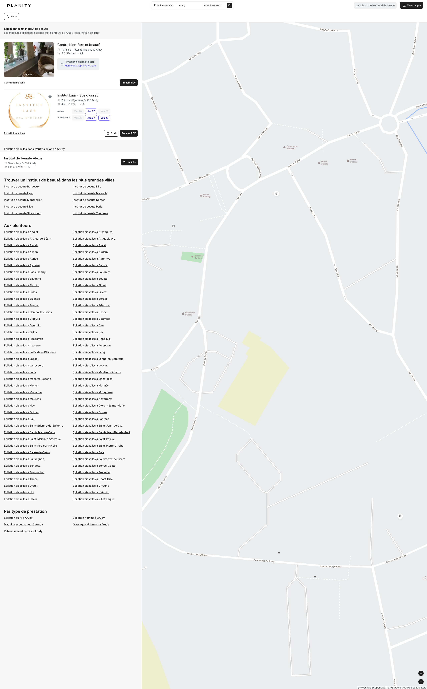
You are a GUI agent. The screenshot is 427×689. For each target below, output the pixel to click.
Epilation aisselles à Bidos (20, 292)
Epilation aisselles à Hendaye (91, 338)
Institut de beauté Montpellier (23, 200)
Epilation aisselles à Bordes (90, 298)
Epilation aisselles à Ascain (21, 245)
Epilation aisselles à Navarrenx (92, 399)
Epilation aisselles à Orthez (21, 412)
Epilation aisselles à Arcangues (92, 232)
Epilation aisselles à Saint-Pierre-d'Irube (98, 445)
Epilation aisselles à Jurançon (92, 345)
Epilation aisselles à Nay (19, 405)
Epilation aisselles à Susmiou (91, 472)
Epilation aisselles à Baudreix (91, 272)
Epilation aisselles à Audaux (90, 252)
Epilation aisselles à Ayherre (22, 265)
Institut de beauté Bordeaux (21, 186)
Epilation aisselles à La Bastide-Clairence (30, 352)
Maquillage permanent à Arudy (23, 524)
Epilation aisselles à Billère (89, 292)
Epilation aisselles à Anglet (21, 232)
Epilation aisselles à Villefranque (93, 499)
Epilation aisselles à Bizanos (22, 298)
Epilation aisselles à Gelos (20, 332)
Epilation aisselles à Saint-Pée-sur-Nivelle (30, 445)
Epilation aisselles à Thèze (21, 479)
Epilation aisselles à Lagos (21, 358)
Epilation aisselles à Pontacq (91, 419)
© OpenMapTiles (381, 687)
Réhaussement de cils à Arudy (23, 531)
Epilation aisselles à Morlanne (23, 392)
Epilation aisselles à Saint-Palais (93, 439)
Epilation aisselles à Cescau (90, 312)
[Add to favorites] (50, 46)
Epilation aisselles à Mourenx (22, 399)
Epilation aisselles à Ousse (90, 412)
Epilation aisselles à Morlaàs (91, 385)
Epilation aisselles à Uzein (20, 499)
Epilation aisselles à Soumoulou (24, 472)
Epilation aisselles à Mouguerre (93, 392)
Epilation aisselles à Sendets (22, 465)
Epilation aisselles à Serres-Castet (94, 465)
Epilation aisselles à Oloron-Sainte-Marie (99, 405)
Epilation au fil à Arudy (18, 517)
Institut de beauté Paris (87, 206)
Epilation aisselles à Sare (88, 452)
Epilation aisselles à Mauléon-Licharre (97, 372)
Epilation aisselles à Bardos (90, 265)
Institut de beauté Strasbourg (23, 213)
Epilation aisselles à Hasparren (23, 338)
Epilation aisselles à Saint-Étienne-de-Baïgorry (33, 425)
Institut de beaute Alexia (23, 158)
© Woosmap (364, 687)
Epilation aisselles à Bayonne (22, 278)
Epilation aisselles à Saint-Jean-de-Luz (98, 425)
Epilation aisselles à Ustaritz (91, 492)
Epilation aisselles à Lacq (89, 352)
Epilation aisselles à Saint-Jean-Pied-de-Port (101, 432)
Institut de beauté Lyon (18, 193)
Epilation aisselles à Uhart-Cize (93, 479)
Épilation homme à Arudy (89, 517)
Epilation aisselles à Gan (88, 325)
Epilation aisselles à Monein (21, 385)
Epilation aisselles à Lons (20, 372)
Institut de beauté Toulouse (90, 213)
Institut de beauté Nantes (89, 200)
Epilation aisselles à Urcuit (21, 485)
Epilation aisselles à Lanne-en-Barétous (98, 358)
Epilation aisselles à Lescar (90, 365)
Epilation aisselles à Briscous (91, 305)
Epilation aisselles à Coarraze (91, 318)
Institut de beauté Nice (18, 206)
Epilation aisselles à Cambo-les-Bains (28, 312)
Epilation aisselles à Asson (21, 252)
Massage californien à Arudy (91, 524)
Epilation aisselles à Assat (89, 245)
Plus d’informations (14, 82)
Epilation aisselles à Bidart (89, 285)
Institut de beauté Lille (87, 186)
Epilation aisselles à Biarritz (21, 285)
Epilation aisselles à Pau (19, 419)
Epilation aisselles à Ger (88, 332)
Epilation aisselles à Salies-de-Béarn (27, 452)
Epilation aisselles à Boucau (21, 305)
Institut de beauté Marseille (90, 193)
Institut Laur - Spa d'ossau (78, 95)
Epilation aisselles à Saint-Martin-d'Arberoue (32, 439)
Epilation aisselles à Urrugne (91, 485)
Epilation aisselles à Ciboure (22, 318)
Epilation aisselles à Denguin (22, 325)
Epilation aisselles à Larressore (23, 365)
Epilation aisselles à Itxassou (22, 345)
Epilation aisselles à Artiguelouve (94, 238)
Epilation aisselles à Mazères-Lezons (27, 378)
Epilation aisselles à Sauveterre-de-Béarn (99, 459)
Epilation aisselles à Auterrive (91, 258)
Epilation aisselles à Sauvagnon (24, 459)
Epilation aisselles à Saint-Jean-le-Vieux (29, 432)
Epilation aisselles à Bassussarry (25, 272)
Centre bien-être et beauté (78, 45)
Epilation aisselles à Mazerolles (92, 378)
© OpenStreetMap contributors (408, 687)
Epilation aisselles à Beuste (90, 278)
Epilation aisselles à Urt (19, 492)
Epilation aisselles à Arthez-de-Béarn (27, 238)
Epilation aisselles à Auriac (21, 258)
